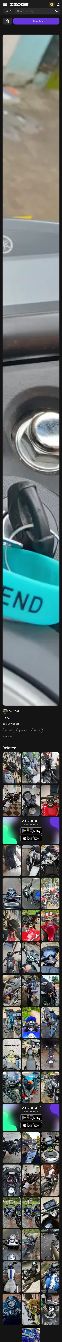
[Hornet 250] (50, 925)
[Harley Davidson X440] (31, 1054)
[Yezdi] (50, 767)
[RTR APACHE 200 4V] (31, 860)
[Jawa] (50, 1180)
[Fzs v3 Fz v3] (50, 1309)
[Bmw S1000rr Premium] (50, 860)
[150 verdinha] (31, 957)
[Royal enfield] (12, 1309)
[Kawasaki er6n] (50, 1147)
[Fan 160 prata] (50, 1022)
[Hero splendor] (12, 990)
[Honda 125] (50, 1212)
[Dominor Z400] (31, 990)
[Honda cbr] (31, 767)
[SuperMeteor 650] (50, 893)
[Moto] (50, 1087)
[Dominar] (50, 800)
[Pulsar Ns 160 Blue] (31, 1087)
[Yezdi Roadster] (12, 957)
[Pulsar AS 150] (31, 1022)
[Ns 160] (31, 925)
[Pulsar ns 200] (50, 990)
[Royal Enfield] (12, 893)
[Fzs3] (31, 1277)
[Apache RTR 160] (31, 893)
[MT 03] (12, 767)
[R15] (12, 1180)
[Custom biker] (31, 1147)
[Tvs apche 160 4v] (50, 1277)
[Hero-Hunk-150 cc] (12, 1087)
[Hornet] (31, 1309)
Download (38, 21)
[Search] (56, 11)
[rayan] (12, 1054)
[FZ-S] (12, 1022)
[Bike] (12, 1147)
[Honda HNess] (50, 1054)
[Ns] (50, 1244)
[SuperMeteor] (12, 800)
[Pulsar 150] (50, 957)
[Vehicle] (12, 1244)
